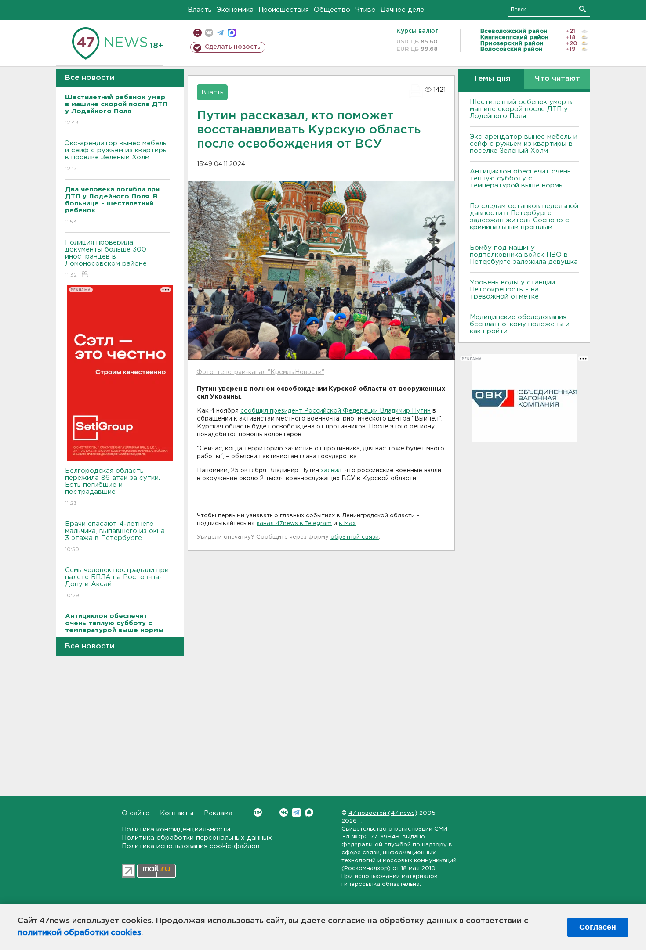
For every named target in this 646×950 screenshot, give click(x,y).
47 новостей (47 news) (382, 813)
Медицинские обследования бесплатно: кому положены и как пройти (520, 324)
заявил (331, 470)
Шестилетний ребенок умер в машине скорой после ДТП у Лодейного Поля (521, 109)
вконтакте (209, 33)
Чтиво (365, 10)
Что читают (557, 79)
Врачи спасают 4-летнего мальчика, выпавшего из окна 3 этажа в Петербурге (115, 536)
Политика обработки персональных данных (197, 838)
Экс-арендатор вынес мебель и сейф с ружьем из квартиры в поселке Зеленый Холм (116, 155)
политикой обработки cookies (79, 932)
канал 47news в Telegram (294, 523)
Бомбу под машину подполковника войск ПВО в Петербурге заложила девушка (524, 255)
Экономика (235, 10)
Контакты (176, 813)
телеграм (220, 33)
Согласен (597, 927)
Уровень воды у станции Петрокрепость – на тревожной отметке (512, 289)
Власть (200, 10)
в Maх (347, 523)
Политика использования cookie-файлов (191, 846)
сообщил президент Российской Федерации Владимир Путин (335, 411)
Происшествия (283, 10)
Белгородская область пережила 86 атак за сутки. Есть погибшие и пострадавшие (112, 487)
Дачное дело (403, 10)
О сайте (135, 813)
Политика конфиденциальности (176, 829)
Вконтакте (283, 812)
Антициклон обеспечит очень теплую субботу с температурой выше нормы (520, 178)
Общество (332, 10)
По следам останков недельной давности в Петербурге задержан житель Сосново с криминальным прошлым (524, 216)
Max (309, 812)
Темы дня (491, 79)
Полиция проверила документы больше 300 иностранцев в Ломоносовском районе (106, 258)
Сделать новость (233, 47)
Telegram (296, 812)
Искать (582, 9)
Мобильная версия (197, 33)
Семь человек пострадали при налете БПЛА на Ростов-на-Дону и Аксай (117, 582)
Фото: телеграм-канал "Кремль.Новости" (260, 372)
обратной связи (354, 537)
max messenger (232, 33)
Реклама (218, 813)
